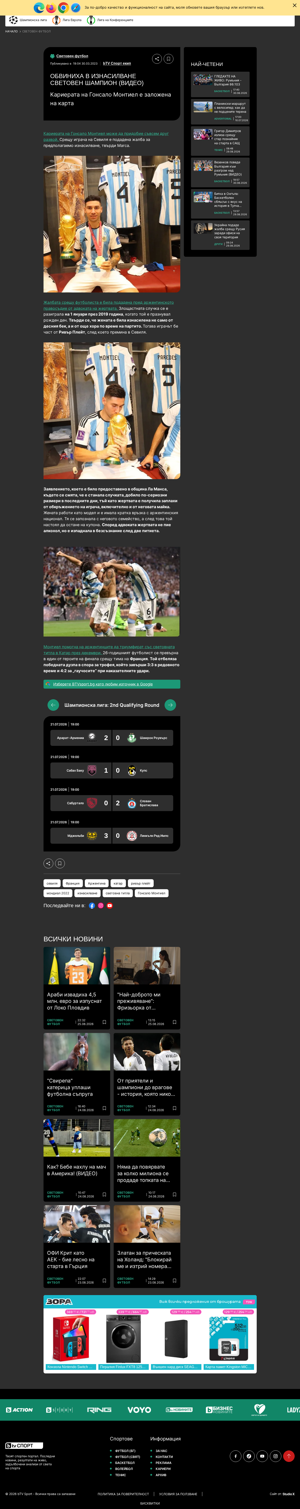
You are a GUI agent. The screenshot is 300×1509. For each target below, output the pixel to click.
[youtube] (262, 1456)
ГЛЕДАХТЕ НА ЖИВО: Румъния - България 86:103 (227, 80)
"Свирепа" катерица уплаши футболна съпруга (70, 1087)
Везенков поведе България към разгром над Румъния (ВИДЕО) (228, 168)
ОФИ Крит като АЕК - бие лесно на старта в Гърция (71, 1259)
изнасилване (87, 893)
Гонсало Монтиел (151, 893)
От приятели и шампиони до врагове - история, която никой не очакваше (145, 1088)
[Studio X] (288, 1494)
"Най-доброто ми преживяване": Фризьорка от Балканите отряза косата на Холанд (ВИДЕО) (139, 1001)
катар (118, 883)
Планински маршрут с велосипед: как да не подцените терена (230, 107)
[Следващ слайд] (170, 705)
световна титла (118, 893)
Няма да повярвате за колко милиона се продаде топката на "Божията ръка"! (143, 1174)
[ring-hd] (84, 1410)
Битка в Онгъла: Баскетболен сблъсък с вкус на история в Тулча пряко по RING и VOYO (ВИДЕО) (228, 200)
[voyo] (124, 1410)
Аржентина (96, 883)
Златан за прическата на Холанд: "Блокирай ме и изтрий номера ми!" (144, 1260)
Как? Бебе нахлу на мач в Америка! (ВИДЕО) (76, 1170)
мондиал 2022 (58, 893)
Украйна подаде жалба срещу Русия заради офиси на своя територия (229, 231)
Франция (72, 883)
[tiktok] (249, 1456)
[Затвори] (294, 5)
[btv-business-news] (204, 1410)
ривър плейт (141, 883)
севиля (52, 883)
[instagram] (275, 1456)
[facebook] (235, 1456)
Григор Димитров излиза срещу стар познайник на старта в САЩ (227, 137)
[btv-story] (44, 1410)
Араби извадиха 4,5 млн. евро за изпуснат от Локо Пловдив (74, 1001)
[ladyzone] (284, 1410)
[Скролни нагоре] (289, 1456)
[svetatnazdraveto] (244, 1410)
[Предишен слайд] (53, 705)
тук (249, 1302)
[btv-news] (164, 1410)
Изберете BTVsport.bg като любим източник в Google (103, 684)
